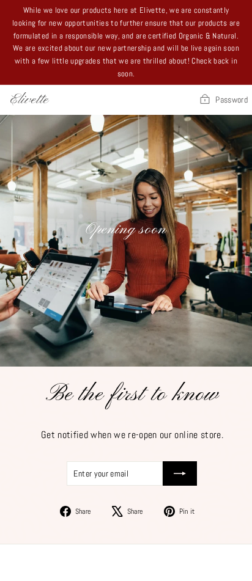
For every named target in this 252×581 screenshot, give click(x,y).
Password (231, 99)
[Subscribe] (180, 473)
